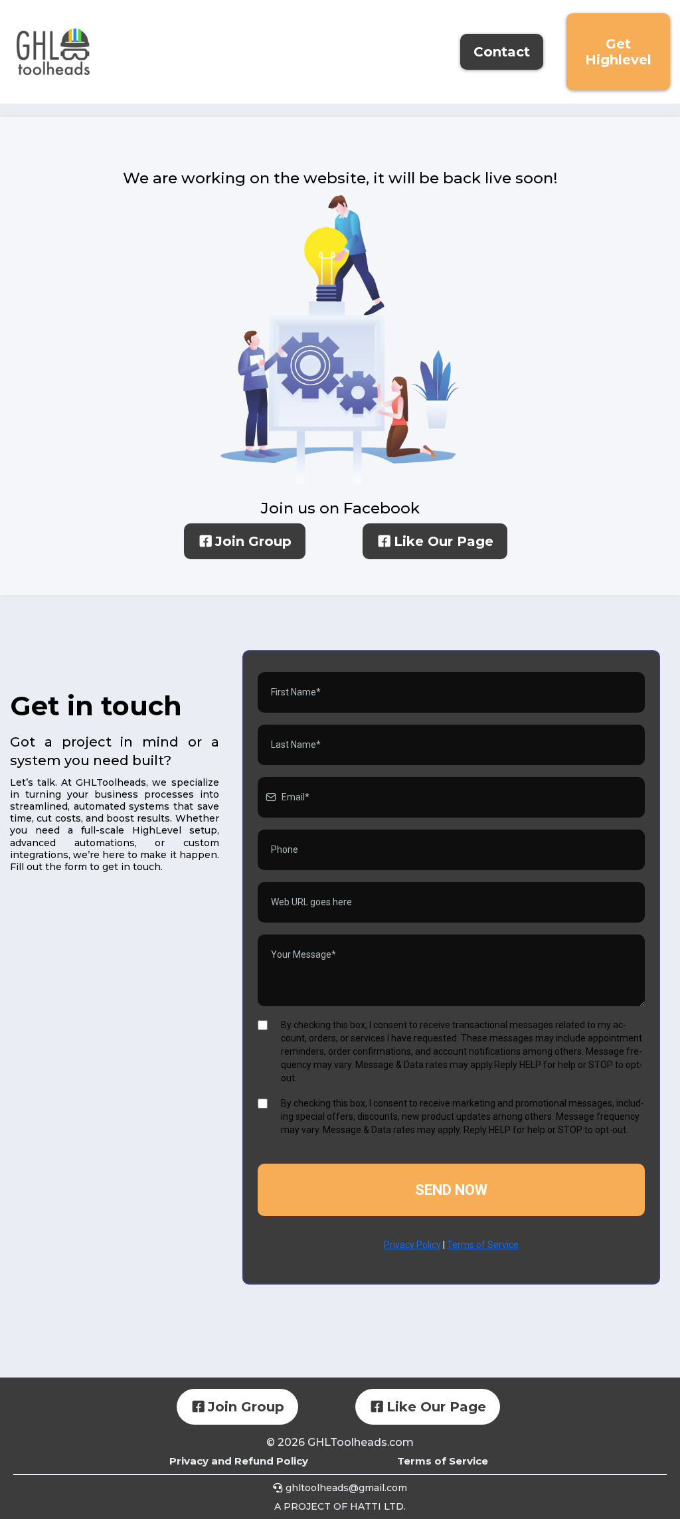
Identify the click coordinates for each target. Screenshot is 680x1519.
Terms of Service (483, 1244)
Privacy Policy (412, 1244)
